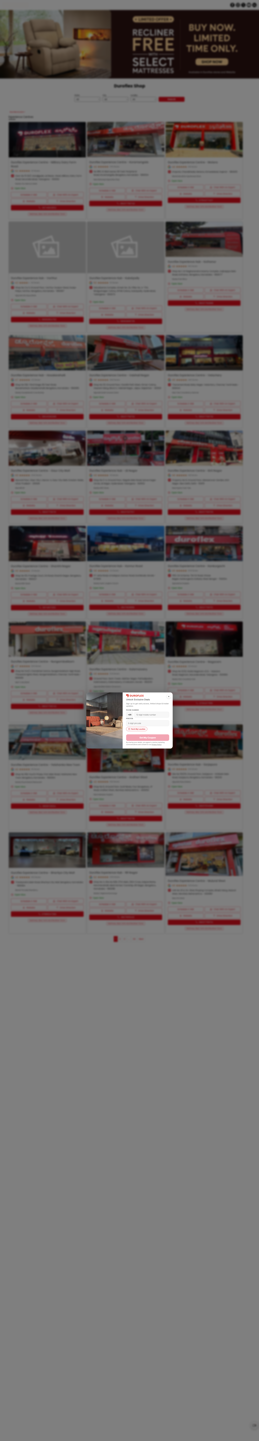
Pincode (129, 718)
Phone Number (132, 710)
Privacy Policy (156, 744)
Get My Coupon (147, 737)
